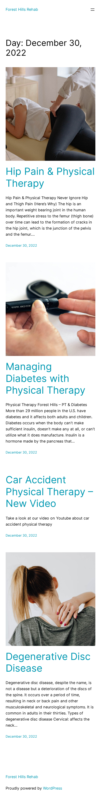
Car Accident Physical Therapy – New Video (49, 491)
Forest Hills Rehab (22, 9)
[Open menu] (92, 9)
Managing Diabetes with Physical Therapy (45, 378)
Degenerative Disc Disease (48, 662)
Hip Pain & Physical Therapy (50, 177)
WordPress (52, 788)
